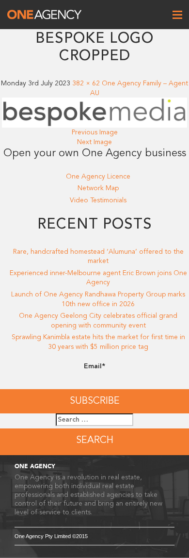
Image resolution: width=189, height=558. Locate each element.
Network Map (98, 188)
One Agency (44, 14)
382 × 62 (86, 83)
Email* (94, 366)
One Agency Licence (98, 176)
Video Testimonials (98, 200)
